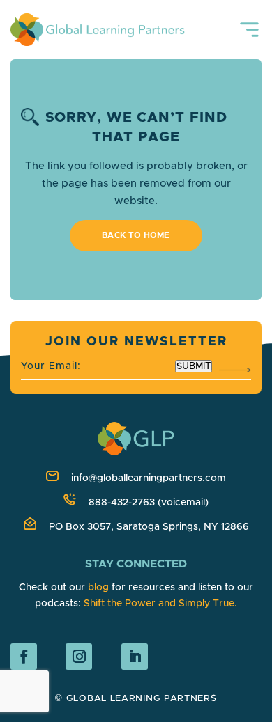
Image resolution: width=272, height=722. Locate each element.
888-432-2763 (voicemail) (149, 503)
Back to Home (136, 235)
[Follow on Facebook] (23, 656)
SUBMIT (193, 366)
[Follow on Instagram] (79, 656)
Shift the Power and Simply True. (160, 604)
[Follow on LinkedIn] (134, 656)
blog (98, 587)
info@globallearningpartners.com (148, 478)
